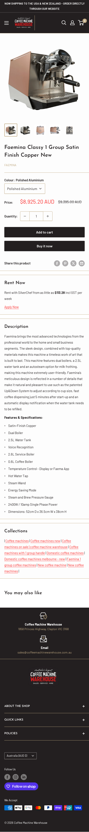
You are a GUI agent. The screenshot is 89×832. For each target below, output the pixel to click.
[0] (81, 22)
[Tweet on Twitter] (73, 263)
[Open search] (64, 22)
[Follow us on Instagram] (16, 777)
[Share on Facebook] (57, 263)
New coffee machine (52, 565)
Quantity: (10, 216)
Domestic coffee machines (65, 553)
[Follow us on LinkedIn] (24, 777)
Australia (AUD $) (17, 755)
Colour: (24, 180)
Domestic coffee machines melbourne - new (34, 559)
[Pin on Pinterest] (65, 263)
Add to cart (44, 232)
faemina (10, 165)
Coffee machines (17, 541)
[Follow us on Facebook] (7, 777)
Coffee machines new (45, 541)
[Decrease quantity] (24, 216)
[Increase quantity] (47, 216)
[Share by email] (82, 263)
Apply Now (11, 307)
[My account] (72, 22)
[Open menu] (6, 23)
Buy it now (44, 246)
